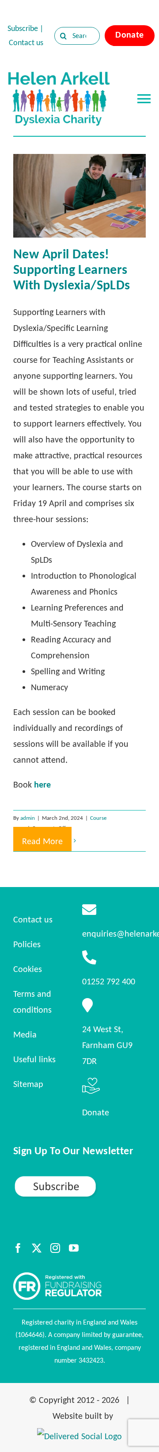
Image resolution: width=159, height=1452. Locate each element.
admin (27, 817)
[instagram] (55, 1248)
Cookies (27, 969)
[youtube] (74, 1248)
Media (25, 1034)
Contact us (26, 42)
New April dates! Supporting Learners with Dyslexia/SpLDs (71, 269)
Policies (27, 944)
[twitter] (37, 1248)
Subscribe (23, 28)
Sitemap (28, 1084)
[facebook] (18, 1248)
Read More (42, 841)
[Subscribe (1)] (79, 1179)
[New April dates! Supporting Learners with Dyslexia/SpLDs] (79, 196)
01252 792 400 (108, 981)
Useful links (34, 1059)
